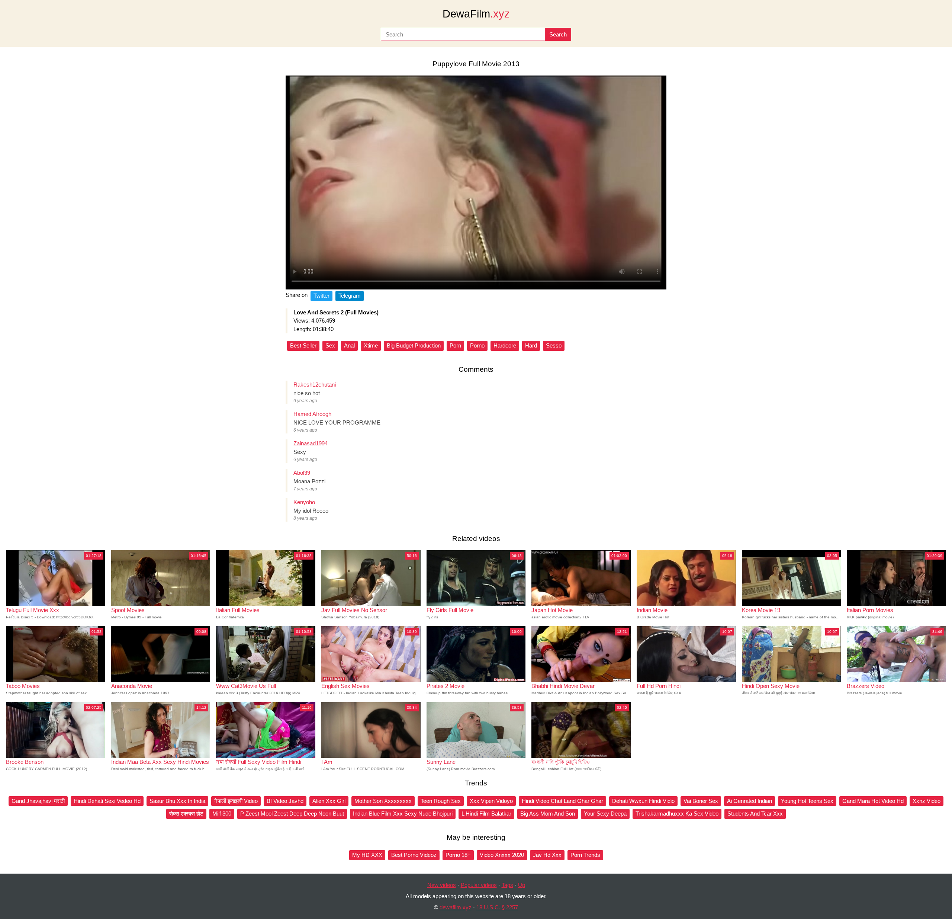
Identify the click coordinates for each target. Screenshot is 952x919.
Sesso (554, 345)
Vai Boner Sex (701, 801)
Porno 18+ (458, 855)
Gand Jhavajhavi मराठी (38, 801)
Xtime (371, 345)
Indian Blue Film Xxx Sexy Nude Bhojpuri (403, 813)
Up (521, 885)
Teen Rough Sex (441, 801)
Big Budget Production (414, 345)
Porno (477, 345)
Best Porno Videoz (414, 855)
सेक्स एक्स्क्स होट (186, 813)
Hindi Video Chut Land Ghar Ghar (562, 801)
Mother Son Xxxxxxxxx (383, 801)
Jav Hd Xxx (547, 855)
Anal (349, 345)
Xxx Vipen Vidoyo (491, 801)
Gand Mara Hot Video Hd (873, 801)
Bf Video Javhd (285, 801)
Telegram (349, 295)
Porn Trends (585, 855)
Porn (455, 345)
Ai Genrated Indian (749, 801)
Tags (507, 885)
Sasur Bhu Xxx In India (177, 801)
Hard (531, 345)
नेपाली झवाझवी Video (236, 801)
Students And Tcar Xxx (755, 813)
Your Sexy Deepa (605, 813)
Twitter (321, 295)
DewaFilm (476, 14)
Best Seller (303, 345)
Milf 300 (221, 813)
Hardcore (504, 345)
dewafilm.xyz (456, 907)
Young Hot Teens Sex (807, 801)
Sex (330, 345)
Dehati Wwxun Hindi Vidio (643, 801)
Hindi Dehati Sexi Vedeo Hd (107, 801)
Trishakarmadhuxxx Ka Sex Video (677, 813)
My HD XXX (367, 855)
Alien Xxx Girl (328, 801)
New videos (441, 885)
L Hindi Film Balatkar (486, 813)
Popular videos (479, 885)
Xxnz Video (926, 801)
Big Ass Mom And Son (547, 813)
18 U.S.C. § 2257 (497, 907)
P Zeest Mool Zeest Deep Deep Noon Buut (292, 813)
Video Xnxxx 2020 (502, 855)
